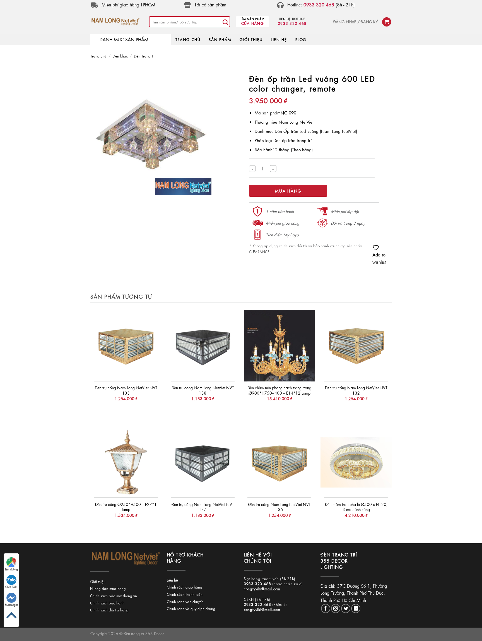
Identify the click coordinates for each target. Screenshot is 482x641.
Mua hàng (288, 191)
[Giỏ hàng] (386, 22)
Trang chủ (98, 56)
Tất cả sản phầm (210, 4)
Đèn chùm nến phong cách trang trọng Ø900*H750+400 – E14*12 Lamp (279, 390)
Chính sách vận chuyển (185, 601)
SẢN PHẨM (220, 39)
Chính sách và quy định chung (191, 608)
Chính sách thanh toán (185, 594)
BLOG (301, 39)
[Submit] (225, 22)
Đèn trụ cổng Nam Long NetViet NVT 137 (203, 507)
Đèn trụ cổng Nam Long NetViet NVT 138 (203, 390)
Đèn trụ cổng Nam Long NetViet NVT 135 (279, 507)
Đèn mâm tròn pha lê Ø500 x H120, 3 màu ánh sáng (356, 507)
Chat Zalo (11, 587)
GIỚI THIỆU (251, 39)
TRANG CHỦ (187, 39)
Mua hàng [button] (125, 410)
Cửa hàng (252, 23)
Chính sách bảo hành (107, 603)
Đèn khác (120, 56)
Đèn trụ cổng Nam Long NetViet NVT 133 (126, 390)
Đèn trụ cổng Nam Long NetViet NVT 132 (356, 390)
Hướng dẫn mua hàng (108, 588)
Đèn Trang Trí (144, 56)
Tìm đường (11, 569)
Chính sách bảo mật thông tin (113, 595)
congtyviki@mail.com (262, 588)
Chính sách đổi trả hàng (109, 610)
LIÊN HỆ (279, 39)
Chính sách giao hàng (184, 587)
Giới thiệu (97, 581)
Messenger (11, 605)
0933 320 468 (292, 23)
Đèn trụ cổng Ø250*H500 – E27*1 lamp (126, 507)
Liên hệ (172, 580)
